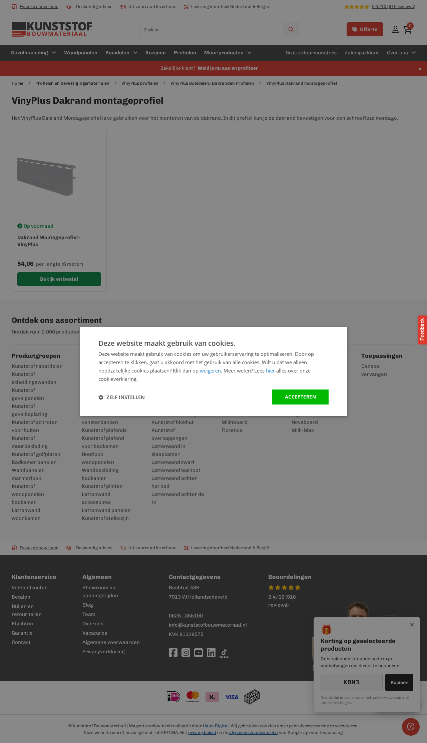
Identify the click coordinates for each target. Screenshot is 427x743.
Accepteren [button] (300, 397)
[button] (121, 397)
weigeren (210, 370)
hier (270, 370)
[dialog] (213, 371)
